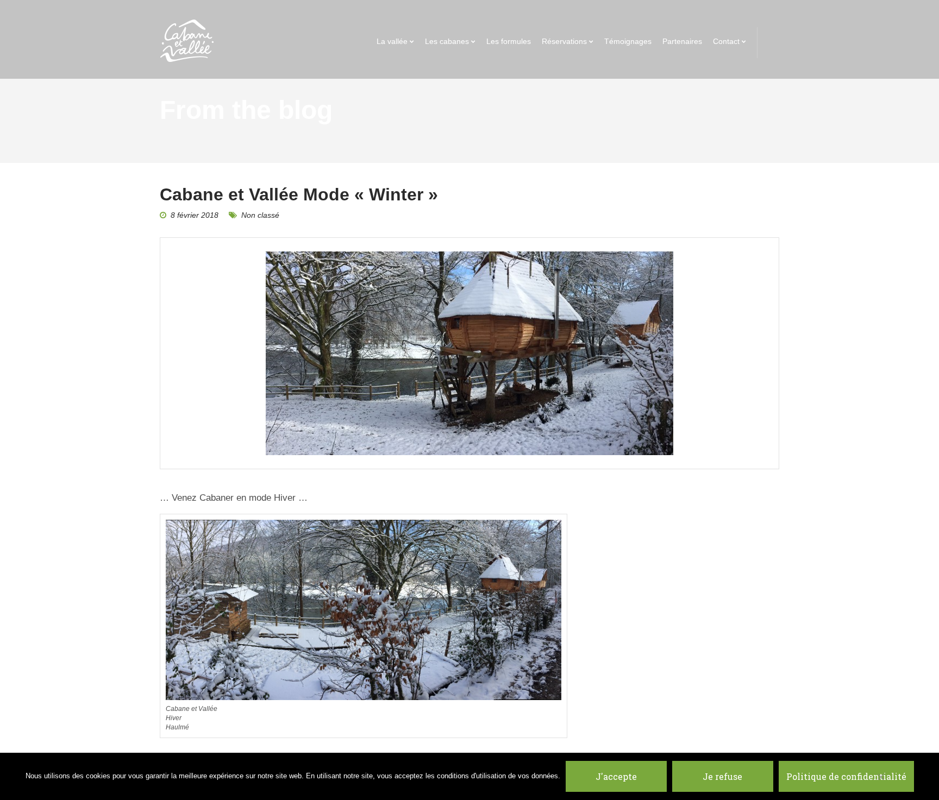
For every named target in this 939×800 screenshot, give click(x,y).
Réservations (564, 41)
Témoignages (628, 41)
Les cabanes (447, 41)
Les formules (508, 41)
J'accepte (616, 776)
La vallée (392, 41)
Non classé (260, 215)
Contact (726, 41)
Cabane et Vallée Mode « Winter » (299, 194)
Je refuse (722, 776)
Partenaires (682, 41)
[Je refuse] (880, 776)
